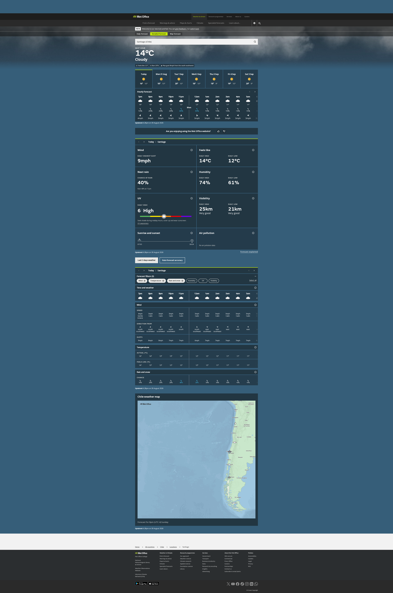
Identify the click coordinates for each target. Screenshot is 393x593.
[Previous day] (139, 142)
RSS (249, 566)
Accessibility (252, 556)
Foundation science (186, 566)
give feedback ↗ (181, 29)
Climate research (185, 561)
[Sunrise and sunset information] (191, 233)
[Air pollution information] (253, 233)
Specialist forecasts (216, 23)
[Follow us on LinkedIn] (251, 583)
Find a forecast (149, 23)
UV (203, 281)
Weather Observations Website (142, 569)
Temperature (155, 281)
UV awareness (143, 223)
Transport (205, 559)
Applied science (185, 564)
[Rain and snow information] (255, 372)
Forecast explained (249, 251)
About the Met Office (231, 553)
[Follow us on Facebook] (237, 583)
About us (238, 16)
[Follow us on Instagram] (247, 583)
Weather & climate (199, 16)
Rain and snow (173, 281)
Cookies (250, 559)
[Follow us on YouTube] (233, 583)
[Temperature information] (255, 347)
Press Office (228, 561)
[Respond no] (224, 131)
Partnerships (229, 566)
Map (175, 34)
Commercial (228, 559)
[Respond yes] (218, 131)
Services (229, 16)
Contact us (228, 569)
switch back (194, 29)
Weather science (185, 559)
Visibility (214, 281)
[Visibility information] (253, 198)
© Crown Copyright (252, 590)
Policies (250, 553)
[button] (236, 411)
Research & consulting (209, 566)
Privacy (250, 564)
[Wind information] (255, 304)
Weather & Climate (166, 553)
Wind (140, 281)
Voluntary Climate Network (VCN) (141, 575)
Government (206, 556)
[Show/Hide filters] (255, 276)
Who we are (228, 556)
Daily (142, 34)
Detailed (159, 34)
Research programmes (216, 16)
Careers (247, 16)
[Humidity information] (253, 171)
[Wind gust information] (191, 150)
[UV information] (191, 198)
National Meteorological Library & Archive (142, 562)
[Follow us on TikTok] (242, 583)
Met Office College (141, 556)
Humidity (191, 281)
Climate (200, 23)
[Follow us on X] (228, 583)
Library (182, 569)
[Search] (254, 41)
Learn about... (234, 23)
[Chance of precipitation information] (191, 171)
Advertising (206, 571)
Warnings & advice (167, 23)
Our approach (184, 556)
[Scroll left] (250, 92)
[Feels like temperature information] (253, 150)
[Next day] (144, 142)
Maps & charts (186, 23)
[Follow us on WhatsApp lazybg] (256, 583)
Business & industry (208, 561)
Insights (204, 569)
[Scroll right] (255, 92)
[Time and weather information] (255, 287)
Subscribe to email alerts (233, 571)
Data (204, 564)
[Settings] (254, 23)
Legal (250, 561)
